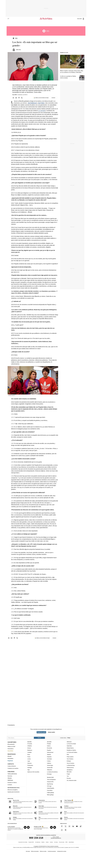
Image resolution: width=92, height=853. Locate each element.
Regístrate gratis (41, 732)
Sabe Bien (69, 745)
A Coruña (29, 743)
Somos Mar (50, 767)
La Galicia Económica (52, 771)
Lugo (28, 761)
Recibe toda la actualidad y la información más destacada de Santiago (23, 818)
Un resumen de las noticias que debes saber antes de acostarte (47, 801)
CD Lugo (49, 786)
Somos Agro (50, 765)
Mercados (69, 771)
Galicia (48, 745)
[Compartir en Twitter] (22, 98)
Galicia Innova (70, 767)
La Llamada (41, 110)
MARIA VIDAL (18, 49)
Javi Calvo (41, 103)
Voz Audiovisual (37, 842)
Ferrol (28, 756)
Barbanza (29, 750)
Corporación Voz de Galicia (22, 842)
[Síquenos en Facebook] (61, 826)
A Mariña (29, 745)
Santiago (29, 767)
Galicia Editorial (71, 842)
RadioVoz (43, 842)
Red (68, 754)
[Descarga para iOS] (25, 827)
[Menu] (8, 18)
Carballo (29, 752)
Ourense (29, 763)
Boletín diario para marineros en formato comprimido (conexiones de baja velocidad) (72, 807)
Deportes (49, 756)
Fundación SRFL (31, 842)
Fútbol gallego (50, 792)
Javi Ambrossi (32, 103)
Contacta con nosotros (13, 768)
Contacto (10, 784)
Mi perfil (9, 756)
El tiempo (49, 774)
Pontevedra (30, 765)
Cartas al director (12, 766)
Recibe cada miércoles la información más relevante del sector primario (48, 807)
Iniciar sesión (51, 732)
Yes (68, 776)
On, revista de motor (71, 780)
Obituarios (49, 769)
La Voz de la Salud (71, 743)
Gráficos (49, 763)
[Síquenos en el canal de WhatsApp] (61, 830)
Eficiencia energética (13, 789)
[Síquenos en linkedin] (73, 826)
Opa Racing (50, 783)
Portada (49, 743)
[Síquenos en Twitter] (65, 826)
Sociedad (49, 758)
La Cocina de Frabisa (72, 752)
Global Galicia (70, 748)
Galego (68, 737)
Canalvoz (51, 842)
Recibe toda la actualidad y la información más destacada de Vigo (48, 818)
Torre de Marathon (51, 779)
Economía (49, 748)
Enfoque (69, 761)
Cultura (49, 761)
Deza (28, 754)
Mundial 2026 (50, 777)
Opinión (49, 754)
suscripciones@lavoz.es (56, 838)
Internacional (50, 752)
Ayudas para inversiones (13, 792)
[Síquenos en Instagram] (69, 826)
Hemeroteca (10, 748)
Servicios (10, 776)
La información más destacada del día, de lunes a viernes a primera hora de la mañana (22, 801)
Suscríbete (10, 750)
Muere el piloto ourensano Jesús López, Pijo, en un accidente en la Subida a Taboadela (71, 71)
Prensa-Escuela (61, 842)
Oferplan (10, 778)
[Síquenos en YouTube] (77, 826)
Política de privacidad (35, 851)
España (49, 750)
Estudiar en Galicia (71, 750)
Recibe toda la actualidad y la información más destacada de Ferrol (74, 812)
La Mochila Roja (71, 765)
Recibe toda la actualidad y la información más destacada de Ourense (74, 818)
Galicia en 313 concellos (33, 771)
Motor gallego (50, 794)
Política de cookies (43, 851)
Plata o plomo (70, 756)
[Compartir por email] (16, 98)
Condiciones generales (52, 851)
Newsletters (10, 758)
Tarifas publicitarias (12, 773)
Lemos (29, 758)
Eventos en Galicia (12, 782)
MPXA (66, 842)
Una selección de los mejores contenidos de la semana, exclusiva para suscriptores (73, 801)
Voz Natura (56, 842)
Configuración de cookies (61, 851)
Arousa (29, 748)
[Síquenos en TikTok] (80, 826)
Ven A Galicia (70, 758)
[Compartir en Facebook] (19, 98)
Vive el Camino (70, 763)
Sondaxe (47, 842)
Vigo (28, 769)
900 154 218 (36, 837)
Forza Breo (49, 790)
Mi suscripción (11, 744)
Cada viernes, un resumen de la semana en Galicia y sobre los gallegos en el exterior (22, 812)
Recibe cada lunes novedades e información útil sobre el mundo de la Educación (22, 807)
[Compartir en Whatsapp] (13, 98)
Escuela (69, 778)
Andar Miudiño (50, 788)
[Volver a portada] (46, 18)
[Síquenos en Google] (65, 830)
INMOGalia (10, 780)
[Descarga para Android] (28, 827)
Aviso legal (28, 851)
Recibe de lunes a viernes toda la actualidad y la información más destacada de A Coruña (48, 812)
